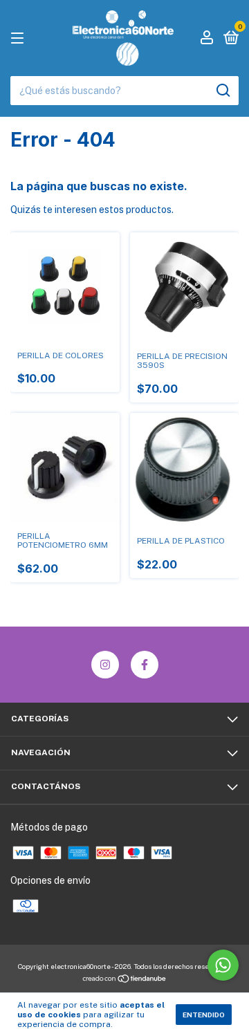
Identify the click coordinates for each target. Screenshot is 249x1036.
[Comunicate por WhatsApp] (223, 965)
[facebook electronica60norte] (144, 664)
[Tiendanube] (125, 980)
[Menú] (19, 38)
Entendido (204, 1014)
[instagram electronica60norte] (105, 664)
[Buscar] (222, 90)
